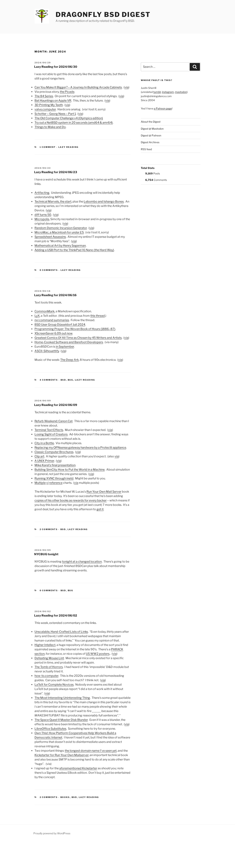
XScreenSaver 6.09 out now (53, 333)
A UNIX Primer (44, 460)
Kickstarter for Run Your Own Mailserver (61, 755)
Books (65, 797)
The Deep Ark (69, 360)
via (126, 87)
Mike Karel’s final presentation (55, 465)
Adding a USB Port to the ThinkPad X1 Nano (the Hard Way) (74, 250)
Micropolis (42, 219)
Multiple (40, 483)
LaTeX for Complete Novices (54, 684)
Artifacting (42, 192)
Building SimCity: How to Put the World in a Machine (70, 469)
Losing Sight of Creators (51, 434)
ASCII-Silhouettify (47, 351)
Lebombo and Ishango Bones (104, 201)
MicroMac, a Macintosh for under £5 (59, 232)
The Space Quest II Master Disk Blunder (61, 720)
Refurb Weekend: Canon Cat (54, 421)
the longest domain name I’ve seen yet (91, 750)
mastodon (181, 91)
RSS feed (146, 149)
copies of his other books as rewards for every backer (71, 500)
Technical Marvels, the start (53, 201)
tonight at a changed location (82, 561)
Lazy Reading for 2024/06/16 (55, 295)
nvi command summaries (52, 320)
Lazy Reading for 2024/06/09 (55, 405)
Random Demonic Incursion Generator (61, 228)
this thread (97, 315)
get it (100, 509)
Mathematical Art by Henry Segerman (60, 245)
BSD (63, 380)
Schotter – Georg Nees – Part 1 (55, 113)
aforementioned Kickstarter (78, 768)
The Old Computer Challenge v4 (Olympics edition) (69, 118)
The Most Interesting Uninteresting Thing (62, 698)
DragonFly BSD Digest (103, 14)
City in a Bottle (44, 443)
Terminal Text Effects (49, 430)
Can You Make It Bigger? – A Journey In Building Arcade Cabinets (78, 87)
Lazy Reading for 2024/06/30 (55, 66)
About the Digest (150, 121)
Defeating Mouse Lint (49, 658)
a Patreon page (163, 108)
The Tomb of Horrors (49, 667)
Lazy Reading (68, 147)
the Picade (67, 91)
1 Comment (48, 147)
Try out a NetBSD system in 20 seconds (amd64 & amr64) (74, 122)
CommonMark (45, 311)
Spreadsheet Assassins (50, 236)
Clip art (39, 456)
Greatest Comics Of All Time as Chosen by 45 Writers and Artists (78, 337)
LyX (37, 315)
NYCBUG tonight (46, 554)
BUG (70, 380)
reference (55, 483)
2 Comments (49, 529)
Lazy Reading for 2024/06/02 (55, 615)
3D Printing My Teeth (49, 105)
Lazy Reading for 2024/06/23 (55, 172)
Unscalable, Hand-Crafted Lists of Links (61, 631)
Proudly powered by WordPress (51, 833)
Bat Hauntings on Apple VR (53, 100)
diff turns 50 (43, 214)
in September (65, 346)
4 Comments (49, 380)
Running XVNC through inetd (54, 478)
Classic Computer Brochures (54, 452)
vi (47, 483)
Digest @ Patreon (151, 135)
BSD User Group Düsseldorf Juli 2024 (60, 324)
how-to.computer (46, 675)
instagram (168, 91)
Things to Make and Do (50, 127)
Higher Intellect (45, 645)
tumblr (157, 91)
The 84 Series (44, 96)
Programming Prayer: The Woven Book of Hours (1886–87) (75, 329)
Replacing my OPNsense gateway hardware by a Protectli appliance (80, 447)
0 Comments (49, 270)
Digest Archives (150, 142)
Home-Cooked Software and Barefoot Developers (69, 342)
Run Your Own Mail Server (103, 491)
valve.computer (45, 109)
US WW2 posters (97, 653)
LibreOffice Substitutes (50, 728)
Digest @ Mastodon (152, 128)
